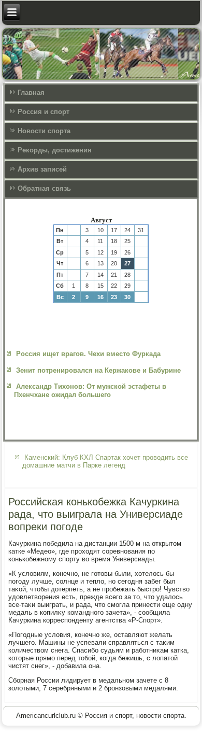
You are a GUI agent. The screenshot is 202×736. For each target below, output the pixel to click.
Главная (31, 92)
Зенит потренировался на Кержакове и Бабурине (98, 370)
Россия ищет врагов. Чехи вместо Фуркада (88, 354)
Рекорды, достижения (55, 150)
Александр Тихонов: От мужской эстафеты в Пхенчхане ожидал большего (90, 391)
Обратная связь (44, 188)
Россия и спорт (43, 112)
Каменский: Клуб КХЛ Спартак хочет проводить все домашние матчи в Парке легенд (105, 461)
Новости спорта (44, 131)
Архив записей (42, 169)
